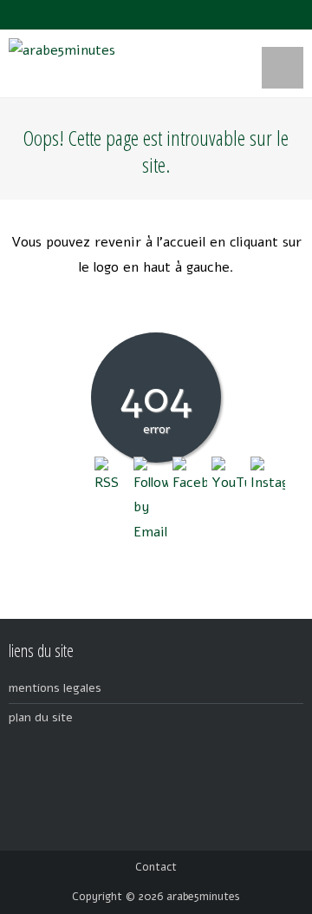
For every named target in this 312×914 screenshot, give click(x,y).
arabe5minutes (203, 896)
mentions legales (55, 688)
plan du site (41, 717)
